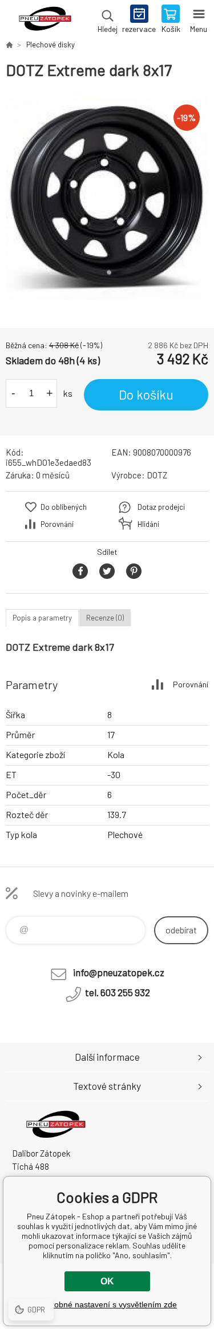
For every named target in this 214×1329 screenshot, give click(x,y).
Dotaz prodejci (161, 507)
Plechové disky (50, 44)
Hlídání (148, 524)
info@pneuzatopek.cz (118, 972)
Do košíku (146, 394)
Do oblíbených (64, 507)
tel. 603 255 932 (117, 992)
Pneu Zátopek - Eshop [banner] (45, 20)
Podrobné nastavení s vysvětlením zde (107, 1304)
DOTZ (157, 475)
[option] (107, 198)
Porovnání (57, 524)
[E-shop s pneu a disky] (9, 44)
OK (107, 1281)
